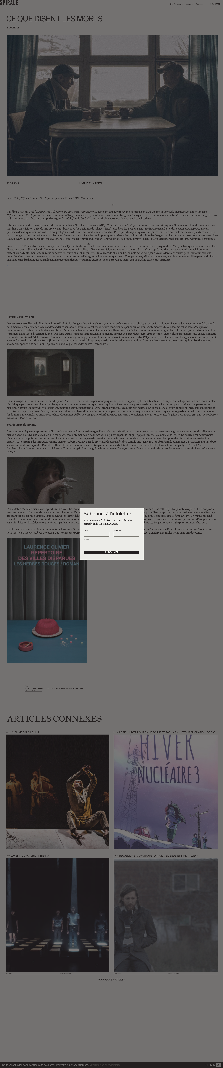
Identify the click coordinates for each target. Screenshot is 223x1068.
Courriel (86, 539)
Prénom (86, 530)
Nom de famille (118, 530)
